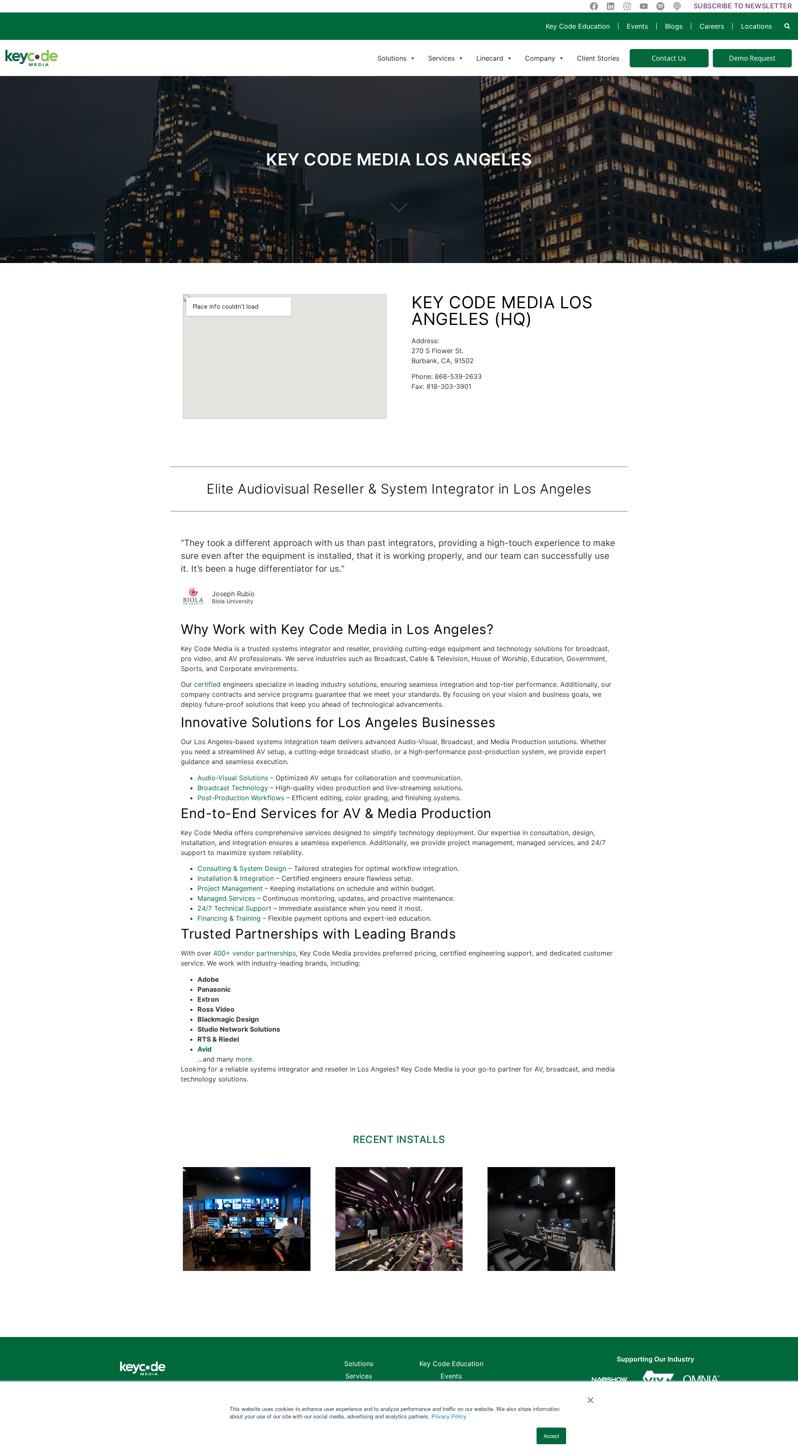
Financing (212, 918)
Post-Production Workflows (240, 798)
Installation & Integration (235, 878)
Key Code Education (578, 26)
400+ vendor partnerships (254, 953)
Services (441, 58)
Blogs (673, 26)
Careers (711, 26)
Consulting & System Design (241, 868)
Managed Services (226, 898)
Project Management (230, 888)
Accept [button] (551, 1435)
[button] (787, 26)
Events (637, 26)
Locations (756, 26)
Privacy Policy (448, 1416)
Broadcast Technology (232, 788)
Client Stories (598, 58)
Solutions (391, 58)
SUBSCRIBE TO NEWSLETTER (743, 6)
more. (245, 1059)
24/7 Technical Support (234, 908)
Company (540, 58)
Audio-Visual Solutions (232, 778)
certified (207, 684)
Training (248, 918)
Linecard (489, 58)
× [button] (590, 1397)
